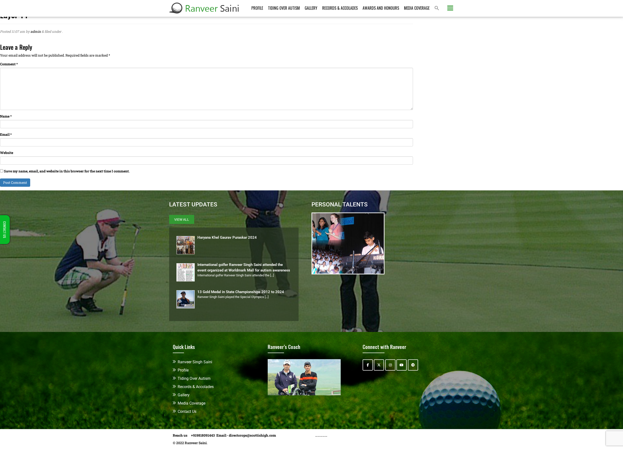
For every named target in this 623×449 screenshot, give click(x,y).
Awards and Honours (381, 8)
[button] (436, 8)
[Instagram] (390, 365)
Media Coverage (417, 8)
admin (35, 31)
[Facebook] (368, 365)
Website (6, 152)
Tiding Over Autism (284, 8)
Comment (9, 64)
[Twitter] (379, 365)
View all (181, 219)
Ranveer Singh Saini (195, 362)
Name (6, 116)
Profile (257, 8)
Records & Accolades (340, 8)
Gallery (311, 8)
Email (6, 134)
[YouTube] (401, 365)
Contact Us (187, 411)
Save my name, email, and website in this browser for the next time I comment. (67, 171)
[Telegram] (413, 365)
